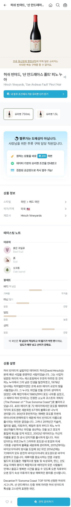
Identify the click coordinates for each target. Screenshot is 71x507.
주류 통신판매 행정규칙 (24, 61)
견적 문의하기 (46, 501)
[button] (8, 502)
